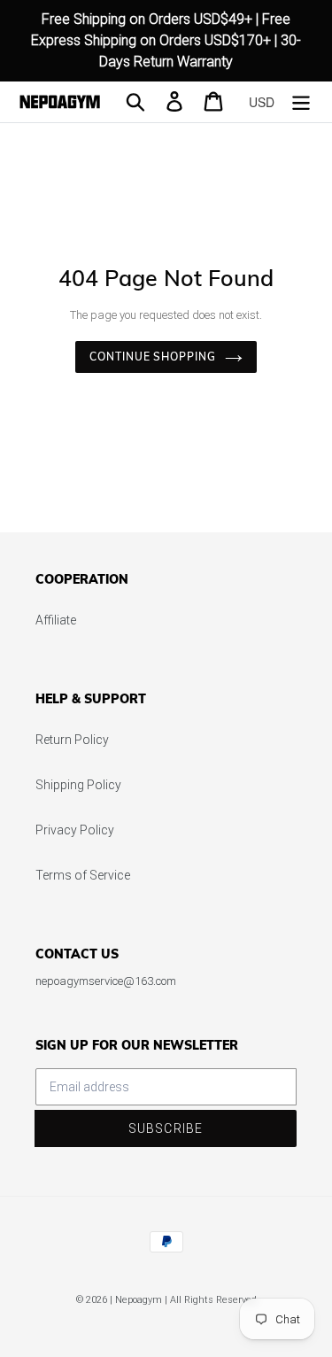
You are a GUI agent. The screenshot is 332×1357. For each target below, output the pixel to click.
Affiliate (55, 620)
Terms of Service (82, 875)
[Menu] (301, 101)
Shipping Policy (78, 785)
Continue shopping (152, 356)
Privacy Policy (74, 830)
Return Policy (72, 740)
